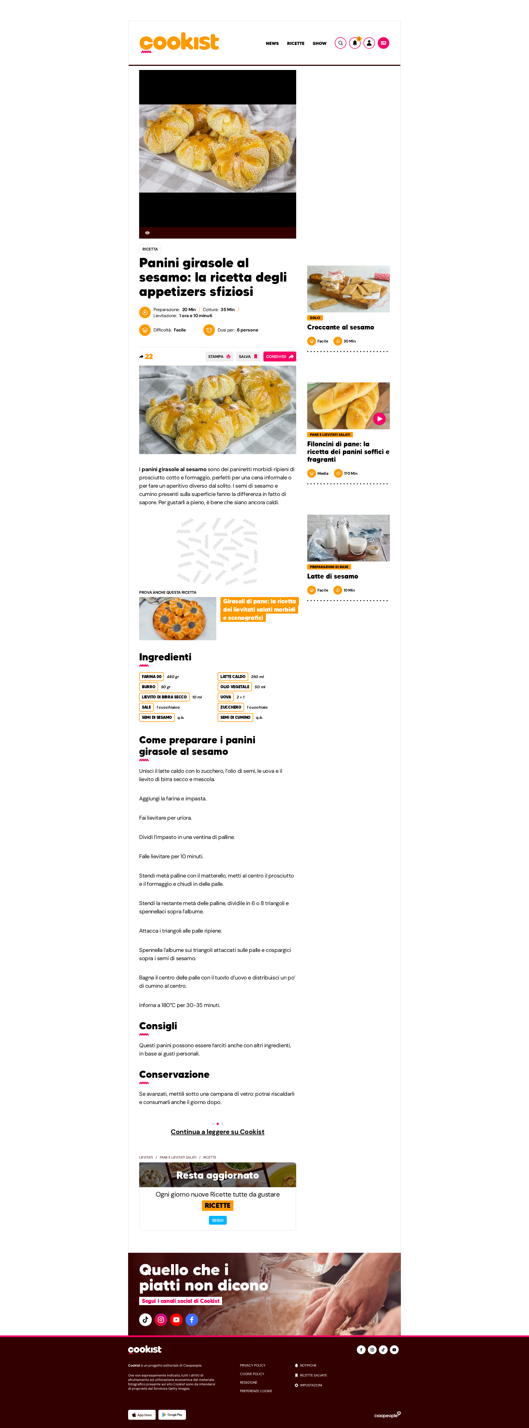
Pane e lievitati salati (178, 1157)
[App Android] (172, 1415)
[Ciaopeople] (387, 1414)
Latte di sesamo (332, 576)
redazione (248, 1382)
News (272, 43)
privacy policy (252, 1365)
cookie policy (252, 1374)
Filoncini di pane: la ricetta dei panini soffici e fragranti (348, 451)
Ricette (295, 43)
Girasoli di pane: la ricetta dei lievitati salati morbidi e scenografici (259, 609)
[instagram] (161, 1319)
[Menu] (383, 43)
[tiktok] (145, 1319)
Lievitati (146, 1157)
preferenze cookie (256, 1391)
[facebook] (191, 1319)
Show (319, 43)
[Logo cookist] (179, 43)
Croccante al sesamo (340, 327)
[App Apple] (142, 1415)
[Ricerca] (340, 43)
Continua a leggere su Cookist (217, 1132)
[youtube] (176, 1319)
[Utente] (369, 43)
